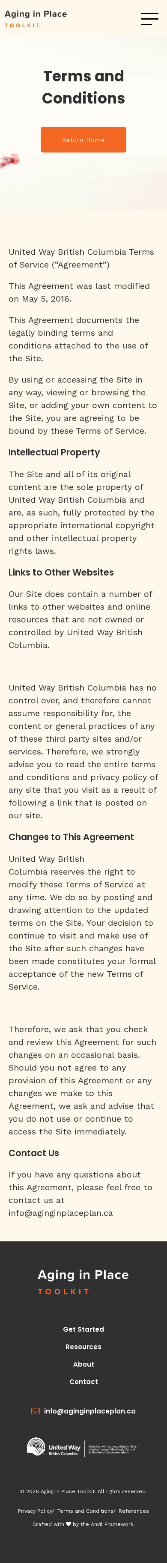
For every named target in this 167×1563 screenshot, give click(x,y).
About (83, 1364)
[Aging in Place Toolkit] (44, 19)
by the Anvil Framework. (103, 1524)
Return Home (83, 139)
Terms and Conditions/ (86, 1511)
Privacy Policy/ (36, 1511)
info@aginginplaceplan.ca (90, 1411)
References (134, 1511)
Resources (83, 1346)
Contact (83, 1381)
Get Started (83, 1329)
